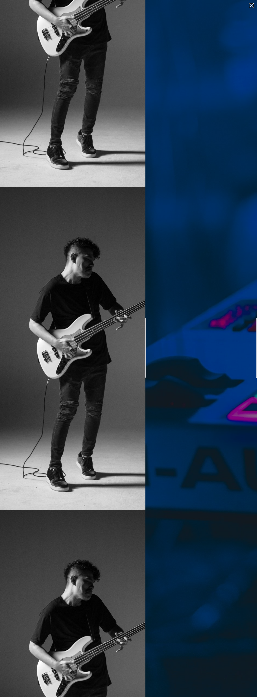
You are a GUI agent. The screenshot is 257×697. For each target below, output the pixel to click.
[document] (128, 348)
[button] (251, 6)
